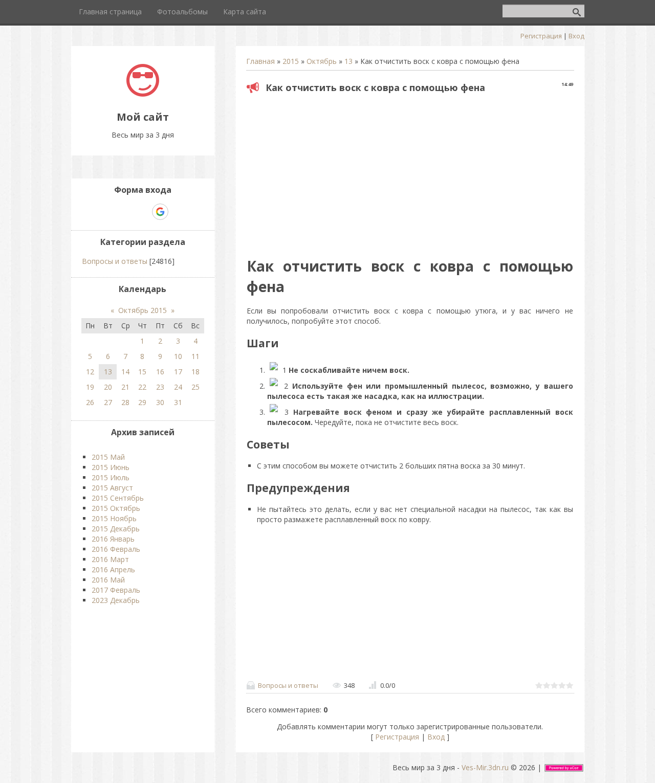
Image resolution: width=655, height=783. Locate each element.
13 (348, 61)
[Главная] (142, 94)
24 (178, 387)
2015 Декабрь (116, 528)
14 (125, 371)
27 (108, 402)
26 (90, 402)
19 (90, 387)
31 (178, 402)
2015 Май (108, 457)
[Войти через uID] (107, 211)
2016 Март (110, 559)
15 (142, 371)
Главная (260, 61)
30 (160, 402)
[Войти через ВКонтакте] (125, 211)
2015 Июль (110, 477)
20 (108, 387)
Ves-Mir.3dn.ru (485, 767)
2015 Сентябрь (118, 498)
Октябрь (322, 61)
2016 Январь (113, 539)
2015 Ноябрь (114, 518)
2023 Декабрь (116, 600)
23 (160, 387)
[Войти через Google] (160, 212)
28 (125, 402)
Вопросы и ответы (288, 685)
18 (195, 371)
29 (142, 402)
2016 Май (108, 580)
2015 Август (112, 488)
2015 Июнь (110, 467)
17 (178, 371)
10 (178, 356)
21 (125, 387)
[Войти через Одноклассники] (178, 211)
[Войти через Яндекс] (142, 211)
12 (90, 371)
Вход (576, 35)
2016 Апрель (113, 569)
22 (142, 387)
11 (195, 356)
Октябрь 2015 (142, 310)
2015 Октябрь (116, 508)
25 (195, 387)
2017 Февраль (116, 590)
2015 (290, 61)
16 (160, 371)
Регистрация (541, 35)
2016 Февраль (116, 549)
